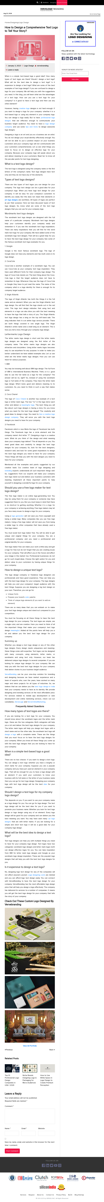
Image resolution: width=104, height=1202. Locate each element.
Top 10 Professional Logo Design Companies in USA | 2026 (12, 1080)
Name (8, 1128)
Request (32, 1195)
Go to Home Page (95, 14)
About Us (40, 1195)
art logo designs (11, 200)
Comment (9, 1106)
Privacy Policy (61, 1195)
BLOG (70, 1195)
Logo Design (24, 22)
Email (24, 1128)
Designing (14, 22)
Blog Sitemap (79, 1195)
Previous (9, 1050)
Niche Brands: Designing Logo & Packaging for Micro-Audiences (30, 1079)
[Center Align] (38, 2)
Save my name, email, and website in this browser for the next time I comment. (29, 1143)
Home (7, 22)
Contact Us (50, 1195)
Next (52, 1050)
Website (41, 1128)
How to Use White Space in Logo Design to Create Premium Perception (46, 1080)
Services (23, 1195)
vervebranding (42, 66)
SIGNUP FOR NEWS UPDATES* (72, 70)
